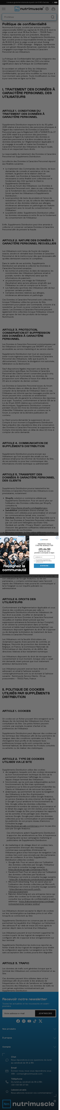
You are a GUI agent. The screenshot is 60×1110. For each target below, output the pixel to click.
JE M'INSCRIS (44, 565)
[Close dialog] (57, 537)
